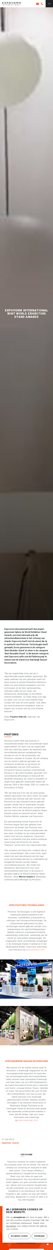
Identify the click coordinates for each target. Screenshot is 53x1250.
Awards (15, 1143)
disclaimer (11, 1226)
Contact (48, 1244)
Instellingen (39, 1236)
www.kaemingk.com (28, 1120)
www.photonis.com (35, 950)
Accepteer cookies (19, 1236)
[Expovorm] (11, 4)
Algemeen (6, 1143)
